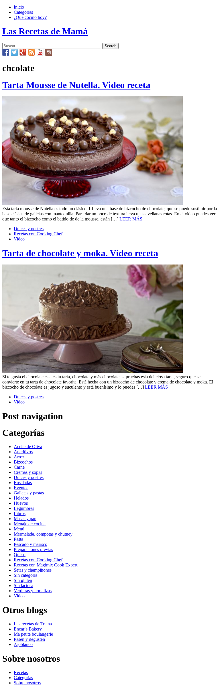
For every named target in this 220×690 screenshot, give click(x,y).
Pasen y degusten (29, 639)
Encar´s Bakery (28, 629)
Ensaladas (23, 482)
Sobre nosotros (27, 682)
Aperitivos (23, 451)
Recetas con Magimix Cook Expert (45, 564)
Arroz (19, 456)
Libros (19, 513)
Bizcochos (23, 462)
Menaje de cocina (30, 523)
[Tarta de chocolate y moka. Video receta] (92, 371)
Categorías (23, 12)
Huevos (21, 503)
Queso (19, 554)
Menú (19, 528)
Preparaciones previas (33, 549)
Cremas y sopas (28, 472)
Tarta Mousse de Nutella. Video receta (76, 85)
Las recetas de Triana (33, 623)
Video (19, 238)
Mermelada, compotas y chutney (43, 534)
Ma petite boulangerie (33, 634)
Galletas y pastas (29, 492)
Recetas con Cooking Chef (38, 233)
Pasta (18, 539)
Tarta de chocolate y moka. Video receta (80, 253)
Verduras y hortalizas (33, 590)
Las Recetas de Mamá (45, 31)
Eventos (21, 487)
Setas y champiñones (33, 570)
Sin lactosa (23, 585)
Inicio (19, 7)
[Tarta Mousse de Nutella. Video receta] (92, 203)
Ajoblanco (23, 644)
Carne (19, 467)
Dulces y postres (29, 228)
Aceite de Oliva (28, 446)
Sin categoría (25, 575)
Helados (21, 498)
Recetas (21, 672)
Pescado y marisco (30, 544)
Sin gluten (23, 580)
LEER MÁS (130, 218)
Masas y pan (25, 518)
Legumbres (24, 508)
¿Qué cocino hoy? (30, 17)
